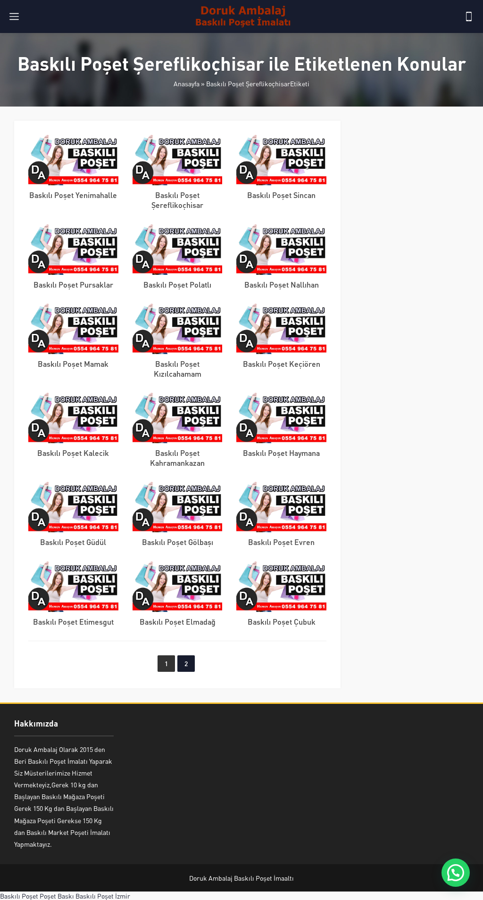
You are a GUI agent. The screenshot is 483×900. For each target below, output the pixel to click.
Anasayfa (187, 83)
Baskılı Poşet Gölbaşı (177, 542)
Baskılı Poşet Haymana (281, 453)
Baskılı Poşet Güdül (73, 542)
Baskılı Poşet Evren (281, 542)
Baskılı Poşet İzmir (102, 896)
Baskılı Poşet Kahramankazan (177, 458)
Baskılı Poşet (19, 896)
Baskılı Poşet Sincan (281, 195)
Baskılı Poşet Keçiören (281, 364)
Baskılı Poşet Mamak (73, 364)
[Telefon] (469, 16)
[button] (455, 873)
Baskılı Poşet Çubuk (282, 622)
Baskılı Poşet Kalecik (73, 453)
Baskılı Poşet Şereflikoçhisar (177, 200)
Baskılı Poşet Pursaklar (73, 284)
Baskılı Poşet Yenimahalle (73, 195)
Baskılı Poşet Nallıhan (281, 284)
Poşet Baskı (57, 896)
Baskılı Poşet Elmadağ (178, 622)
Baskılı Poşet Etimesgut (73, 622)
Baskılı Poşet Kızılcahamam (177, 369)
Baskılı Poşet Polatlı (177, 284)
